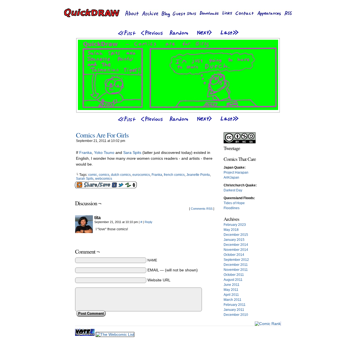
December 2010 (236, 315)
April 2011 (231, 295)
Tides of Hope (234, 203)
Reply (148, 222)
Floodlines (231, 208)
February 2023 (235, 225)
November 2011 (236, 270)
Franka (85, 152)
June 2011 (231, 285)
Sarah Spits (84, 179)
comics (104, 175)
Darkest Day (233, 190)
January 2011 (234, 310)
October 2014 (234, 255)
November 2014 (236, 250)
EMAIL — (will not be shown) (172, 270)
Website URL (158, 280)
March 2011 (232, 300)
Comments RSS (201, 208)
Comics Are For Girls (102, 135)
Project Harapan (236, 172)
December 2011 (236, 265)
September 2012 (236, 260)
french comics (174, 175)
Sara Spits (132, 152)
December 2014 (236, 245)
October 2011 (234, 275)
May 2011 (231, 290)
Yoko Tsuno (104, 152)
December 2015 (236, 235)
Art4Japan (231, 177)
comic (92, 175)
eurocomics (141, 175)
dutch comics (121, 175)
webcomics (103, 179)
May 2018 (231, 230)
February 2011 (235, 305)
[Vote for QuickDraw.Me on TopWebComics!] (85, 334)
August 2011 (233, 280)
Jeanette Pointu (198, 175)
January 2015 (234, 240)
